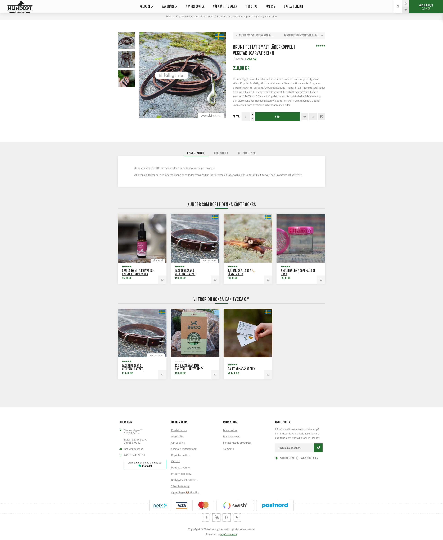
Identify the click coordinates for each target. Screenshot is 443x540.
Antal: (236, 116)
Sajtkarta (228, 448)
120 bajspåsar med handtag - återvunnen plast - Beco (189, 369)
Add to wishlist (304, 116)
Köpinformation (180, 455)
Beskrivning (196, 153)
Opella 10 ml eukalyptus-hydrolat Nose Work (138, 272)
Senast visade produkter (237, 442)
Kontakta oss (179, 430)
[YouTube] (216, 517)
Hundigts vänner (181, 467)
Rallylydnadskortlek (241, 369)
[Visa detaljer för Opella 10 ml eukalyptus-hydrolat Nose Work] (142, 238)
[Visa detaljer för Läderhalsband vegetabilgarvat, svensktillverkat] (195, 238)
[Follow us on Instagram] (227, 517)
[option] (126, 40)
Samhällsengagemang (184, 448)
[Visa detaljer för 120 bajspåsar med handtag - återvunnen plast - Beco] (195, 333)
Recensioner (247, 153)
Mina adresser (231, 436)
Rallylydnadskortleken (184, 479)
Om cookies (178, 442)
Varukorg (425, 6)
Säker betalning (180, 486)
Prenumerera (286, 458)
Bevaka (321, 116)
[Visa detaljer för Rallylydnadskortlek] (248, 333)
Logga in (408, 3)
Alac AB (251, 58)
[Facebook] (206, 517)
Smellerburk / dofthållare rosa (298, 272)
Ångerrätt (177, 436)
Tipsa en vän (313, 116)
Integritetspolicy (181, 473)
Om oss (175, 461)
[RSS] (237, 517)
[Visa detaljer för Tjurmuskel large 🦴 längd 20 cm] (248, 238)
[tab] (196, 152)
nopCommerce (228, 534)
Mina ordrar (230, 430)
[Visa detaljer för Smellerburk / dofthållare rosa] (301, 238)
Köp (277, 116)
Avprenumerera (309, 458)
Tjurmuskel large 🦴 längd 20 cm (241, 272)
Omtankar (221, 153)
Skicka (318, 447)
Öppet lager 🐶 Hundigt (185, 492)
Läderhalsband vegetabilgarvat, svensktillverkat (186, 274)
